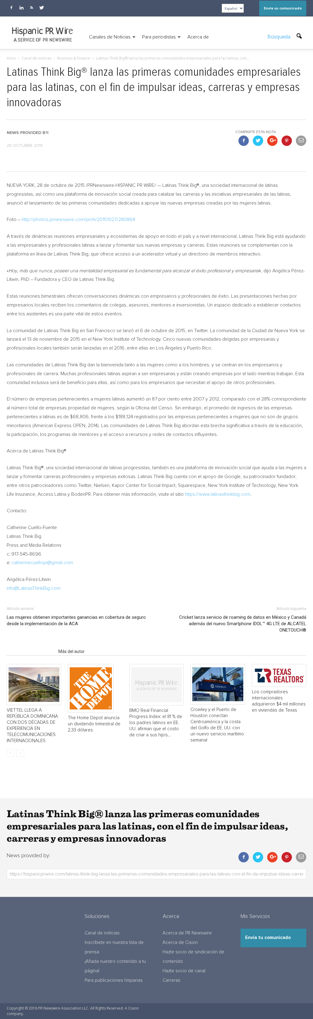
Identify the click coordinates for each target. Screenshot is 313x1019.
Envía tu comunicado (268, 937)
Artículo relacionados (30, 651)
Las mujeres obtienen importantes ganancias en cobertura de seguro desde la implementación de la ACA (76, 620)
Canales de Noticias (110, 36)
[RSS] (31, 7)
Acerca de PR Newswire (187, 933)
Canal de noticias (102, 933)
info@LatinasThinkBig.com (34, 588)
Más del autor (71, 651)
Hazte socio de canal (184, 971)
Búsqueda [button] (279, 36)
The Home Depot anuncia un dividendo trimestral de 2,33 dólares (94, 724)
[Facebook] (11, 7)
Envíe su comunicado (283, 8)
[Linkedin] (21, 7)
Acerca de (198, 36)
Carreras (171, 980)
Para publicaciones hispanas (114, 980)
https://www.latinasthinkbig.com (217, 494)
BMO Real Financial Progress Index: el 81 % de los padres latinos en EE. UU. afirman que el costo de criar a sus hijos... (155, 722)
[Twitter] (41, 7)
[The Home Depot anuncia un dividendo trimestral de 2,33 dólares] (95, 688)
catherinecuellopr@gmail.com (42, 562)
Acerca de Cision (180, 942)
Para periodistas (159, 36)
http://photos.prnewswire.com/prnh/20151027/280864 (78, 219)
